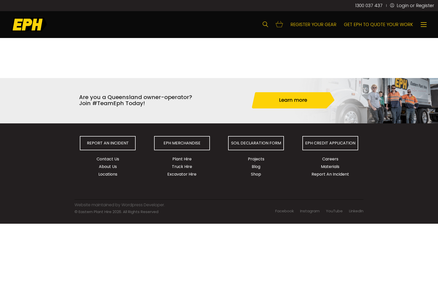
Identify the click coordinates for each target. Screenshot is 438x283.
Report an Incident (108, 143)
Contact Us (108, 159)
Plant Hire (182, 159)
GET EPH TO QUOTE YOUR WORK (378, 25)
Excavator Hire (181, 174)
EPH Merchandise (181, 143)
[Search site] (265, 25)
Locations (107, 174)
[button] (424, 24)
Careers (330, 159)
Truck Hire (182, 166)
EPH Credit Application (330, 143)
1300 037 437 (368, 6)
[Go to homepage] (29, 24)
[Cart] (279, 24)
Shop (256, 174)
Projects (256, 159)
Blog (256, 166)
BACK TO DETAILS (101, 12)
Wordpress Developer (142, 204)
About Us (108, 166)
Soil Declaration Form (256, 143)
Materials (330, 166)
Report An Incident (330, 174)
